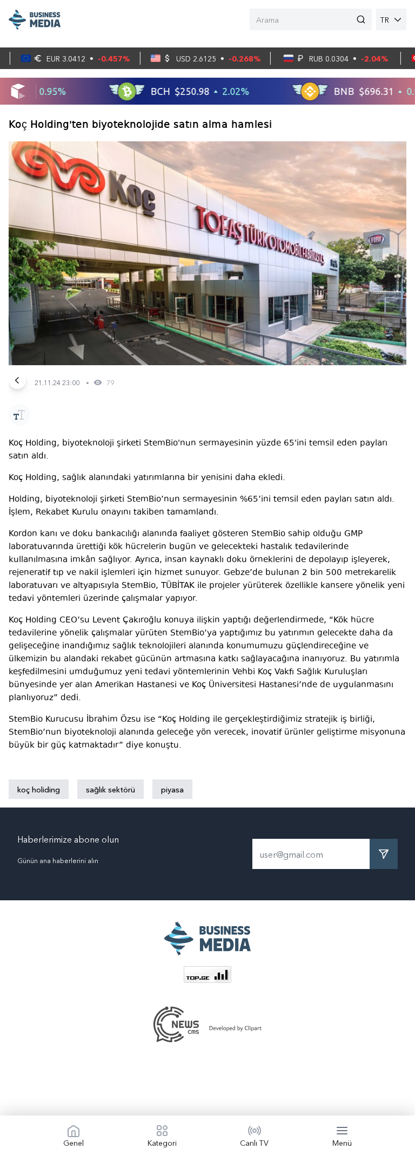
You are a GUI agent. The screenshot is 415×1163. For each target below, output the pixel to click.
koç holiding (38, 789)
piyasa (172, 789)
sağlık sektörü (110, 789)
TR (384, 19)
